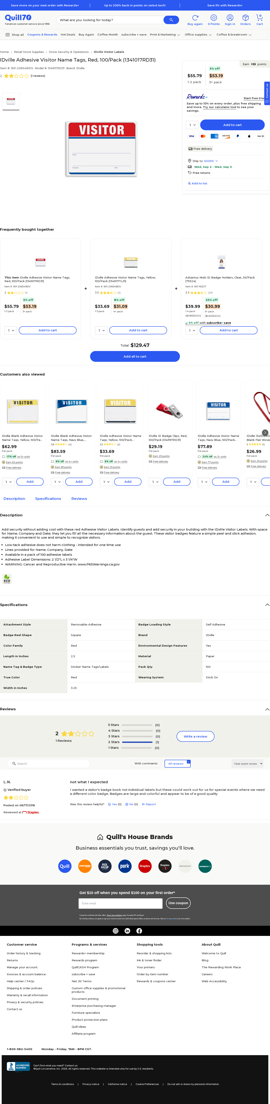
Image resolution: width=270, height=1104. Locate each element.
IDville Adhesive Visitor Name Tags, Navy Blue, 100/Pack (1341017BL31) (218, 437)
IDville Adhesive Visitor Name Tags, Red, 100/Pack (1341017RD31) (37, 279)
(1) (157, 742)
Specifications (48, 498)
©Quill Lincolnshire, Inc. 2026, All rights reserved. (61, 1068)
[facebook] (139, 930)
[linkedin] (127, 930)
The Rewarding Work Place (221, 967)
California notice (117, 1084)
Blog (205, 960)
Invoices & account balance (26, 974)
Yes (114, 804)
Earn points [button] (254, 64)
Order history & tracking (23, 953)
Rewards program (84, 960)
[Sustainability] (9, 579)
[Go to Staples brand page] (145, 867)
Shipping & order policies (24, 988)
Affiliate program (84, 1033)
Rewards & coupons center (156, 981)
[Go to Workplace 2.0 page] (205, 867)
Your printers (146, 967)
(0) (157, 725)
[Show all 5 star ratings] (137, 725)
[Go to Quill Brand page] (65, 867)
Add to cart (232, 125)
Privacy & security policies (25, 1002)
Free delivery (202, 148)
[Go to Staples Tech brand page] (165, 867)
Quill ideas (79, 1026)
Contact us (14, 1009)
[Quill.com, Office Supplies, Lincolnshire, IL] (18, 1067)
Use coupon (178, 903)
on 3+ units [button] (220, 456)
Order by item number (152, 974)
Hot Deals (68, 34)
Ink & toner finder (149, 960)
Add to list (199, 183)
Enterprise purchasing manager (94, 1005)
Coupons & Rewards (42, 34)
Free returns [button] (201, 172)
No (131, 804)
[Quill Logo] (18, 17)
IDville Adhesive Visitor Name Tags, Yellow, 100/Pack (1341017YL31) (125, 279)
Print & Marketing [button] (163, 34)
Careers (207, 974)
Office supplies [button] (196, 34)
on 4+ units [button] (71, 461)
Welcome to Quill (214, 953)
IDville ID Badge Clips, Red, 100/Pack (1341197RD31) (168, 437)
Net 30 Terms (82, 981)
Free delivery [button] (13, 467)
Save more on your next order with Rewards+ (45, 5)
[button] (171, 20)
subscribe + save (134, 34)
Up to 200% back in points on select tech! (135, 5)
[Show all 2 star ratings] (137, 742)
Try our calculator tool (219, 107)
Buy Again (86, 34)
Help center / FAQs (20, 981)
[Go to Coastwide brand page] (85, 867)
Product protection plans (90, 1019)
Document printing (85, 998)
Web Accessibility (214, 981)
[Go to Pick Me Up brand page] (105, 867)
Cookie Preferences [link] (147, 1084)
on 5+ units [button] (23, 456)
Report (151, 804)
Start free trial (254, 98)
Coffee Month (107, 34)
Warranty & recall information (27, 995)
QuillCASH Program (85, 967)
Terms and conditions (114, 915)
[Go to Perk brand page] (125, 867)
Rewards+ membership (88, 953)
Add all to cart (135, 356)
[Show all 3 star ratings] (137, 736)
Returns (12, 960)
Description (14, 498)
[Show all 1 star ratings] (136, 748)
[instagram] (115, 930)
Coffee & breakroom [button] (232, 34)
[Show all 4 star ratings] (137, 731)
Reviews (79, 498)
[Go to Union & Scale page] (185, 867)
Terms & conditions (62, 1084)
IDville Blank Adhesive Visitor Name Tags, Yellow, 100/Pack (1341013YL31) (23, 437)
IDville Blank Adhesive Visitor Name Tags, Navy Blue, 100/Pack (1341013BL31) (71, 437)
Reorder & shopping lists (154, 953)
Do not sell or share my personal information (193, 1084)
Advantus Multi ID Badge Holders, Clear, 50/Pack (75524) (220, 279)
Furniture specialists (86, 1012)
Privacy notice (90, 1084)
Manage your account (22, 967)
